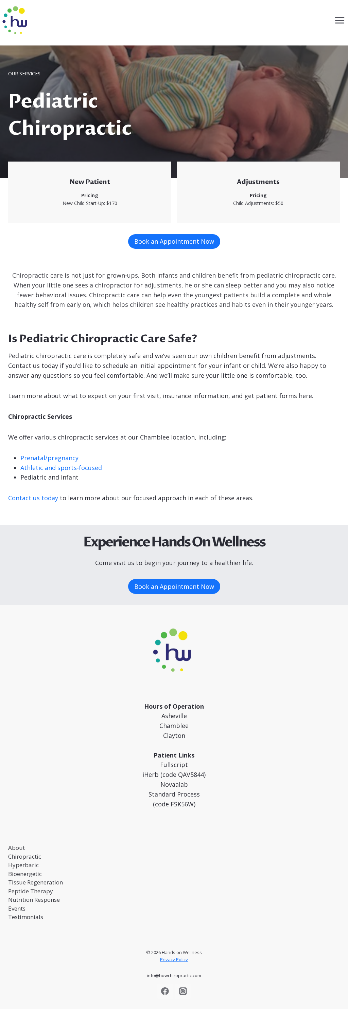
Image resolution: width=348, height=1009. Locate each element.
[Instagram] (183, 991)
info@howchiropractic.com (174, 975)
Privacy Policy (174, 959)
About (16, 848)
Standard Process (174, 794)
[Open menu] (339, 20)
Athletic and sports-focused (61, 468)
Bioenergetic (25, 874)
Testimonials (25, 917)
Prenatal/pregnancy (50, 458)
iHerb (150, 774)
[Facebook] (165, 991)
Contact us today (33, 498)
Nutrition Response (34, 899)
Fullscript (174, 765)
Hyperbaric (23, 865)
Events (16, 908)
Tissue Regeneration (35, 882)
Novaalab (174, 784)
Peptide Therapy (30, 891)
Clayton (174, 735)
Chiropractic (24, 856)
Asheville (174, 716)
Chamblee (174, 726)
